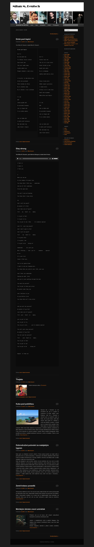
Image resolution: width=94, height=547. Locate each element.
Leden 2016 (66, 98)
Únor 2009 (66, 118)
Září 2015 (66, 101)
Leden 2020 (66, 65)
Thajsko (19, 379)
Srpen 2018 (66, 84)
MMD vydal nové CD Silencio (70, 39)
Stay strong (21, 148)
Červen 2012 (67, 110)
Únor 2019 (66, 78)
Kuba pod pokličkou (25, 403)
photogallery (42, 25)
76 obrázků (43, 385)
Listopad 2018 (67, 81)
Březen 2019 (67, 76)
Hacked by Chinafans (69, 37)
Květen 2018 (67, 85)
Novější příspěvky (54, 33)
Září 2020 (66, 60)
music (32, 25)
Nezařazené (67, 131)
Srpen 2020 (66, 62)
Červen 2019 (67, 73)
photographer (22, 397)
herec (36, 25)
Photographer (56, 25)
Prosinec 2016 (67, 96)
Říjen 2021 (66, 56)
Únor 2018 (66, 90)
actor (65, 128)
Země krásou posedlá (25, 485)
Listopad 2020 (67, 57)
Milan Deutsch (31, 41)
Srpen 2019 (66, 71)
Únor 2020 (66, 64)
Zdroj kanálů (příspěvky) (69, 141)
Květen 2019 (67, 74)
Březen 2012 (67, 112)
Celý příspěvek (24, 435)
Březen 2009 (67, 116)
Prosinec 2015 (67, 99)
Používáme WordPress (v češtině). (47, 542)
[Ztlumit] (52, 158)
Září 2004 (66, 122)
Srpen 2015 (66, 102)
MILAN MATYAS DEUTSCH (22, 25)
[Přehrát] (18, 158)
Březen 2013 (67, 105)
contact (49, 25)
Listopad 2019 (67, 68)
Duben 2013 (67, 104)
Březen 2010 (67, 113)
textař (20, 141)
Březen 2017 (67, 93)
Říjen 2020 (66, 59)
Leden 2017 (66, 95)
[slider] (56, 158)
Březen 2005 (67, 121)
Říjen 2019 (66, 70)
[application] (37, 158)
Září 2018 (66, 82)
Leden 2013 (66, 107)
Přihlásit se (66, 139)
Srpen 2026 (66, 54)
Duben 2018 (67, 87)
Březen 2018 (67, 88)
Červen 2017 (67, 91)
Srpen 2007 (66, 119)
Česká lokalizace (68, 144)
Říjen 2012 (66, 109)
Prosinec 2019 (67, 67)
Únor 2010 (66, 115)
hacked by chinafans (69, 36)
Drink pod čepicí (23, 39)
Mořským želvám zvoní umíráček (30, 509)
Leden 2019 (66, 79)
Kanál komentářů (68, 143)
